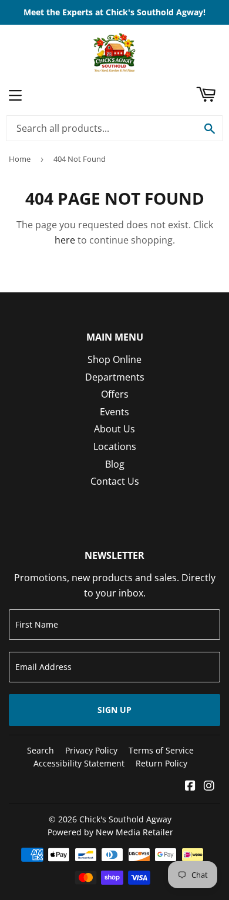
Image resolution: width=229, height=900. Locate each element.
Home (20, 159)
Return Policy (161, 763)
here (65, 240)
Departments (114, 377)
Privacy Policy (91, 750)
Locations (114, 446)
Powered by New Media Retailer (110, 832)
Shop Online (114, 359)
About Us (114, 428)
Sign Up (114, 709)
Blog (114, 464)
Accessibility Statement (78, 763)
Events (114, 411)
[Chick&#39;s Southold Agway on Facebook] (190, 786)
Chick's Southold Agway (125, 819)
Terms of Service (161, 750)
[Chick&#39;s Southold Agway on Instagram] (209, 786)
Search (40, 750)
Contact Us (114, 481)
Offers (115, 394)
